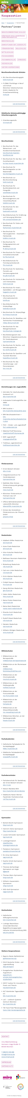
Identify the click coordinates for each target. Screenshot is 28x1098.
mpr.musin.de (8, 602)
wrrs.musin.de (8, 632)
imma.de (6, 405)
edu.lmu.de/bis (8, 932)
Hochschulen (7, 63)
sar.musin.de (7, 626)
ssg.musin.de (7, 863)
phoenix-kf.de (8, 517)
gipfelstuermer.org (9, 958)
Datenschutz (7, 1066)
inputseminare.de (9, 988)
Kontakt (5, 1036)
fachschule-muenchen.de (12, 228)
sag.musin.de (7, 857)
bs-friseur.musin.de (10, 314)
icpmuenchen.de (9, 341)
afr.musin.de (7, 549)
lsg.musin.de (7, 837)
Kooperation (10, 23)
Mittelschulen (7, 52)
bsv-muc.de (7, 368)
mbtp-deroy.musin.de (11, 323)
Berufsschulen (8, 41)
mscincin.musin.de (9, 679)
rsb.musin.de (7, 566)
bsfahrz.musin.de (9, 238)
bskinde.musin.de (9, 308)
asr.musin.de (7, 543)
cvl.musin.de (7, 572)
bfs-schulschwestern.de (12, 219)
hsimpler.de (7, 704)
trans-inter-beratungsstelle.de (14, 1010)
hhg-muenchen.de (9, 831)
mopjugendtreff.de (10, 439)
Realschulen (21, 48)
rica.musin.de (8, 614)
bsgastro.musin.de (9, 292)
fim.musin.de (7, 265)
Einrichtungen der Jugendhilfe (14, 45)
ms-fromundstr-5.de (10, 696)
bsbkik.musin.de (9, 203)
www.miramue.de (7, 1057)
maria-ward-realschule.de (12, 608)
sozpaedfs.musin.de (10, 757)
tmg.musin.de (8, 877)
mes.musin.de (8, 490)
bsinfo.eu (6, 300)
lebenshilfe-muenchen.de (12, 506)
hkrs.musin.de (8, 596)
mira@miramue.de (8, 1054)
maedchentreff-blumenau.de (13, 433)
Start (2, 23)
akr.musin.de (7, 555)
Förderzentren (7, 48)
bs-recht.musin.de (9, 350)
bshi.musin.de (8, 284)
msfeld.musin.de (9, 687)
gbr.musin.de (7, 590)
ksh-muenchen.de (9, 920)
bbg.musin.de (8, 825)
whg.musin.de (8, 886)
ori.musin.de (7, 122)
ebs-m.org (7, 471)
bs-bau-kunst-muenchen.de (13, 163)
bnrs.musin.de (8, 560)
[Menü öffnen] (26, 2)
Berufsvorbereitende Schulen (13, 32)
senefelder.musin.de (10, 192)
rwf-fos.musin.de (9, 799)
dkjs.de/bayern (8, 967)
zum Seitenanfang (19, 104)
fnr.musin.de (7, 584)
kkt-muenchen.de (9, 996)
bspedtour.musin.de (10, 358)
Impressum (6, 1062)
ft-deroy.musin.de (9, 249)
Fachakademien (7, 56)
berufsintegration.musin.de (13, 174)
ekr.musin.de (7, 578)
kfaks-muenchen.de (10, 748)
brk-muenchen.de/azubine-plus (14, 411)
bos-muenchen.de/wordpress (14, 791)
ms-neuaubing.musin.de (11, 712)
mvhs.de (6, 94)
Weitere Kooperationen (10, 67)
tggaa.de (6, 871)
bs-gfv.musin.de (9, 276)
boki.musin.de (8, 80)
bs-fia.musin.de (8, 257)
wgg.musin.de (8, 892)
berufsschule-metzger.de (12, 331)
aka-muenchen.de (9, 396)
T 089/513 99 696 (7, 1052)
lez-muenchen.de (9, 1004)
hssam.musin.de (9, 720)
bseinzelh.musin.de (10, 211)
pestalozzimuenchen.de (11, 851)
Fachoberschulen (8, 59)
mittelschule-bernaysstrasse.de (14, 660)
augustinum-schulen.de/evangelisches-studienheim (12, 977)
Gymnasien (22, 59)
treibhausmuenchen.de (11, 445)
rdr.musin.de (7, 620)
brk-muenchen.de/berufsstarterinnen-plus (14, 419)
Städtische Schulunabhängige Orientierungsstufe (13, 36)
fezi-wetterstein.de (10, 427)
